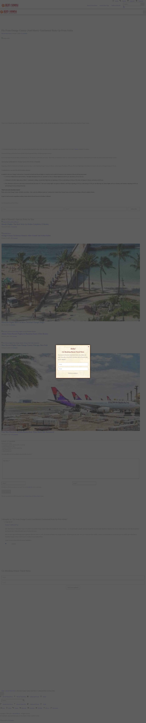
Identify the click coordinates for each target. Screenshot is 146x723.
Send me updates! (73, 373)
